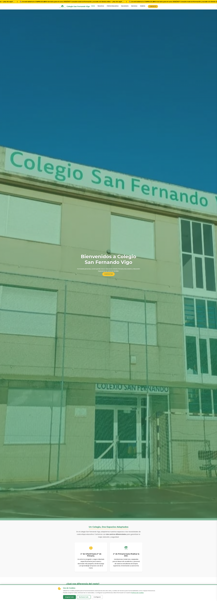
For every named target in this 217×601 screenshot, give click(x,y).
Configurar (97, 597)
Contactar (108, 274)
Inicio (93, 6)
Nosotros (101, 6)
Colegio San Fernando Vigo (78, 6)
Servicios (134, 6)
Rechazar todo (83, 597)
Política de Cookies (137, 593)
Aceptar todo (69, 597)
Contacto (153, 6)
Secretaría (124, 6)
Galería (142, 6)
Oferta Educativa (112, 6)
